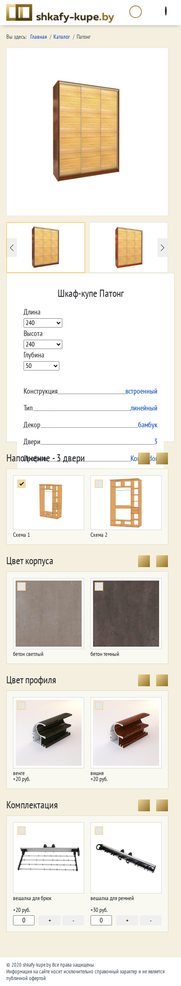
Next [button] (162, 247)
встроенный (141, 391)
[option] (45, 247)
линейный (143, 408)
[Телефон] (136, 13)
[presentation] (144, 458)
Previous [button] (12, 247)
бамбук (147, 425)
